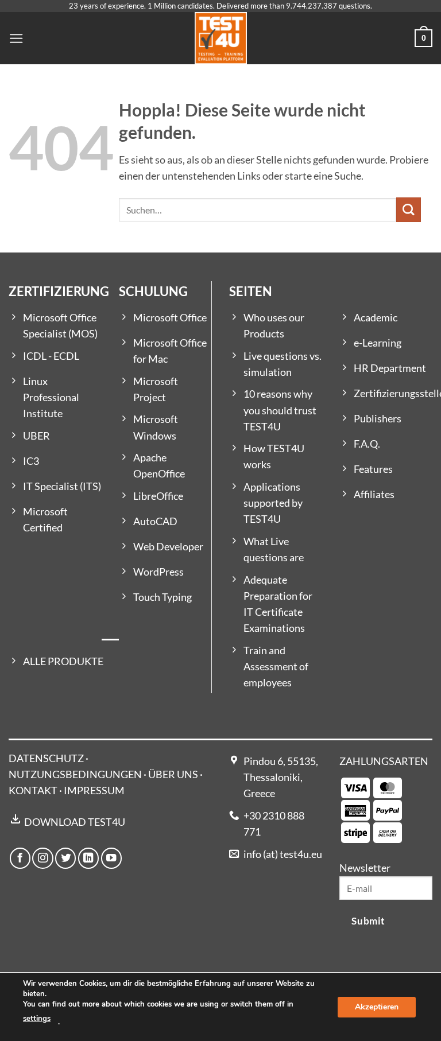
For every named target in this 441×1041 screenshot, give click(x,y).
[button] (16, 38)
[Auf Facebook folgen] (20, 858)
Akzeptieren (377, 1006)
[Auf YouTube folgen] (111, 858)
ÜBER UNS (173, 774)
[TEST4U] (220, 38)
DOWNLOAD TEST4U (74, 822)
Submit (368, 921)
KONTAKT (33, 790)
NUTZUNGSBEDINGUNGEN (75, 774)
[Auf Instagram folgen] (42, 858)
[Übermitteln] (408, 209)
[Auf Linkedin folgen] (88, 858)
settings (37, 1018)
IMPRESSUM (94, 790)
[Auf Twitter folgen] (65, 858)
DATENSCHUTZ (46, 758)
